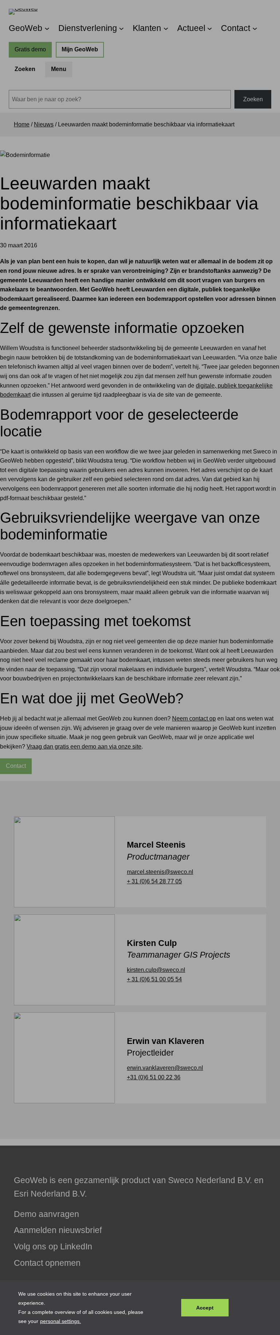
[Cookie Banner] (140, 1307)
